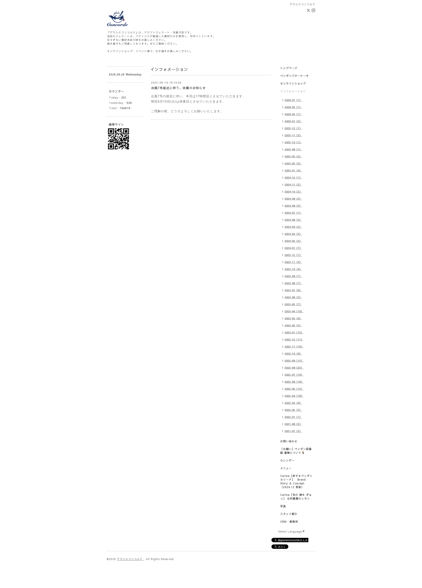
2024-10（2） (293, 191)
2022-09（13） (294, 360)
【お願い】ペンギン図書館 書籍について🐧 (296, 450)
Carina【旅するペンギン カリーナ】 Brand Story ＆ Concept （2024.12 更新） (296, 481)
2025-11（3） (293, 135)
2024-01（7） (293, 248)
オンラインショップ (293, 83)
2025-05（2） (293, 156)
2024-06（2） (293, 219)
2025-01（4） (293, 170)
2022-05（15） (294, 388)
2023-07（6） (293, 290)
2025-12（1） (293, 128)
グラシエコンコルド (130, 559)
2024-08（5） (293, 205)
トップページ (288, 68)
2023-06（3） (293, 297)
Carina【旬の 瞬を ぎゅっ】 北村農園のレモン (296, 496)
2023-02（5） (293, 325)
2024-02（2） (293, 241)
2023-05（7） (293, 304)
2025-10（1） (293, 142)
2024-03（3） (293, 233)
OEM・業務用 (289, 521)
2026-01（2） (293, 121)
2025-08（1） (293, 149)
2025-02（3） (293, 163)
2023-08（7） (293, 283)
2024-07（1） (293, 212)
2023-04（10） (294, 311)
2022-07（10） (294, 374)
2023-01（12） (294, 332)
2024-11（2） (293, 184)
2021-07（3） (293, 431)
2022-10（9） (293, 353)
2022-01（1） (293, 417)
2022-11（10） (294, 346)
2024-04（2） (293, 226)
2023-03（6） (293, 318)
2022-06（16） (294, 381)
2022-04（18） (294, 395)
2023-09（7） (293, 276)
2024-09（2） (293, 198)
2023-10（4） (293, 269)
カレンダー (287, 460)
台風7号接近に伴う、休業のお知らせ (178, 88)
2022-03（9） (293, 402)
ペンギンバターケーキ (294, 75)
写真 (283, 506)
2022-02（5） (293, 410)
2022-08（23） (294, 367)
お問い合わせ (288, 441)
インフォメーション (293, 91)
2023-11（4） (293, 262)
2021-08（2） (293, 424)
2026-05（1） (293, 107)
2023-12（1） (293, 255)
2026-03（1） (293, 114)
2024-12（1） (293, 177)
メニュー (286, 468)
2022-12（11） (294, 339)
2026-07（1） (293, 100)
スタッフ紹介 (288, 514)
